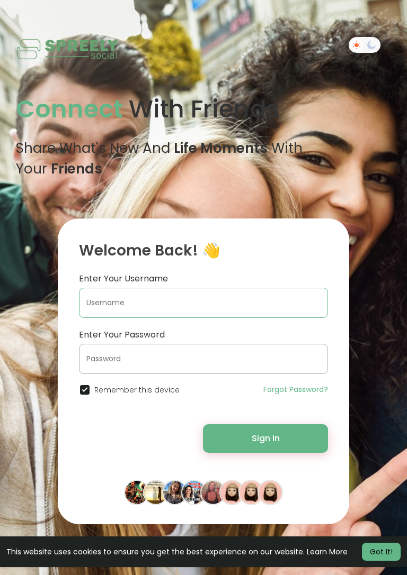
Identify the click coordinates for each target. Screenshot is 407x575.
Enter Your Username (123, 278)
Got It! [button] (381, 551)
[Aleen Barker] (175, 491)
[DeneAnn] (232, 491)
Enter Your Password (122, 334)
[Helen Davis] (251, 491)
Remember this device (137, 390)
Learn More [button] (327, 551)
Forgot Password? (295, 389)
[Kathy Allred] (270, 491)
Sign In (266, 438)
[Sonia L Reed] (213, 491)
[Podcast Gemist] (194, 491)
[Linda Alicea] (155, 491)
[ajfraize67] (136, 491)
